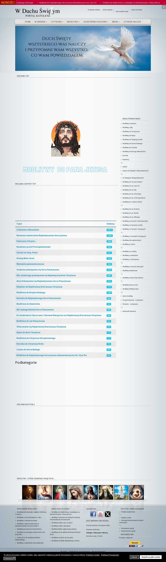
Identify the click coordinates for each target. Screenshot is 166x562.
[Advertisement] (83, 96)
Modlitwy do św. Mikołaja (131, 217)
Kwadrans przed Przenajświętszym (34, 247)
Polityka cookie (126, 518)
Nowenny (125, 159)
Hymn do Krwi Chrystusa (28, 332)
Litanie (124, 167)
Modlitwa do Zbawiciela (28, 304)
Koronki (125, 155)
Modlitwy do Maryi (128, 135)
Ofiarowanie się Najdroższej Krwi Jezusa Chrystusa (41, 326)
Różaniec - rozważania (130, 304)
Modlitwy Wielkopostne (130, 289)
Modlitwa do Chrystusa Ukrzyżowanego (36, 338)
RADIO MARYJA (107, 10)
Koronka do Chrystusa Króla (30, 343)
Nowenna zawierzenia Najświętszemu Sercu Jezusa (42, 235)
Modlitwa (72, 21)
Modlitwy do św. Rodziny (131, 209)
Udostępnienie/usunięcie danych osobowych (131, 521)
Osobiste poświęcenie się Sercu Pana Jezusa (38, 269)
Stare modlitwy (127, 296)
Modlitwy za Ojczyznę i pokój (132, 225)
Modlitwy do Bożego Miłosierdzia (134, 151)
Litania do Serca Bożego (28, 349)
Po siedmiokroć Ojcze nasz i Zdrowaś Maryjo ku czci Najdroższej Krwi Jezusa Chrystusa (59, 315)
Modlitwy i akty (127, 127)
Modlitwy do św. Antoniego (131, 194)
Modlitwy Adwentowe (129, 271)
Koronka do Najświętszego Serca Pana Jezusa (39, 298)
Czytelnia (56, 21)
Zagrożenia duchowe (95, 21)
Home (28, 21)
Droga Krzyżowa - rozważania (132, 300)
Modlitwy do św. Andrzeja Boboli (133, 198)
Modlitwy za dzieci (128, 244)
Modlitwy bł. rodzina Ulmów (132, 202)
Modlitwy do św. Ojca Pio (131, 186)
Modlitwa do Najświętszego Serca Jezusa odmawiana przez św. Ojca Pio (53, 2)
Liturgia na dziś (132, 21)
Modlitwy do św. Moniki (130, 213)
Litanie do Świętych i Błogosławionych (135, 171)
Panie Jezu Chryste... (26, 241)
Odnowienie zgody (127, 528)
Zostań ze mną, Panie (27, 252)
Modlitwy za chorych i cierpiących (133, 229)
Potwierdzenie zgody (128, 531)
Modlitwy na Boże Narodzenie (132, 278)
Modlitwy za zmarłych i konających (134, 236)
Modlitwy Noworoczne (130, 285)
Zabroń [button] (134, 557)
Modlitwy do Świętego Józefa (132, 139)
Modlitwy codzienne (129, 123)
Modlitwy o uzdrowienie (130, 259)
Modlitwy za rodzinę (129, 251)
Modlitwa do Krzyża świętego (31, 292)
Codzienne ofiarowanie (28, 229)
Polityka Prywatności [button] (110, 555)
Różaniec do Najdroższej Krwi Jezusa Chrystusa (39, 286)
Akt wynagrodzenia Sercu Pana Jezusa (35, 309)
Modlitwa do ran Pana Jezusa (31, 321)
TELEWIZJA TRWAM (94, 10)
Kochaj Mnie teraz (25, 258)
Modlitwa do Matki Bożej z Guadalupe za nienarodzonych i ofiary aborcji (116, 2)
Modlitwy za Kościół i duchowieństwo (135, 221)
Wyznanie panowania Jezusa (30, 264)
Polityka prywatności (128, 512)
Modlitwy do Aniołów (129, 147)
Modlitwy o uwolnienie (130, 255)
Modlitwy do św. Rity (129, 190)
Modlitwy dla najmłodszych (131, 240)
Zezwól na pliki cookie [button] (151, 557)
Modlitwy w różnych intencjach (132, 267)
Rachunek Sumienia (129, 311)
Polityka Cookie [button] (93, 555)
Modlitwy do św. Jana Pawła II (132, 182)
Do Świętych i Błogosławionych (133, 178)
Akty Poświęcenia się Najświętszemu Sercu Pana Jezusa (44, 281)
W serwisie (40, 21)
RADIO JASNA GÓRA (122, 11)
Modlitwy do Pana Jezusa (131, 131)
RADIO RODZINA (136, 10)
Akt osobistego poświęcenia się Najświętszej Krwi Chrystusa (46, 275)
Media (115, 21)
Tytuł (19, 223)
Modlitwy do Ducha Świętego (132, 143)
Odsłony (110, 223)
